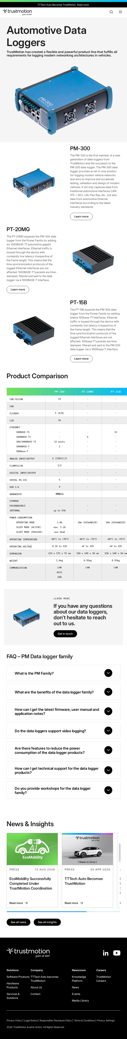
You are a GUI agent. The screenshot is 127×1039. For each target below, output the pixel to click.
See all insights (47, 922)
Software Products (18, 976)
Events (76, 994)
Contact (35, 994)
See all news (18, 922)
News (75, 987)
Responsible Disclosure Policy (56, 1020)
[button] (34, 182)
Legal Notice (31, 1020)
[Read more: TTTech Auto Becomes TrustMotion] (87, 870)
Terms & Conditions (84, 1020)
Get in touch (65, 633)
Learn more (81, 216)
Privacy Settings (106, 1020)
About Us (36, 987)
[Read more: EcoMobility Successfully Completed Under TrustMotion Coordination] (32, 870)
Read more (83, 4)
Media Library (80, 1000)
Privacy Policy (14, 1020)
